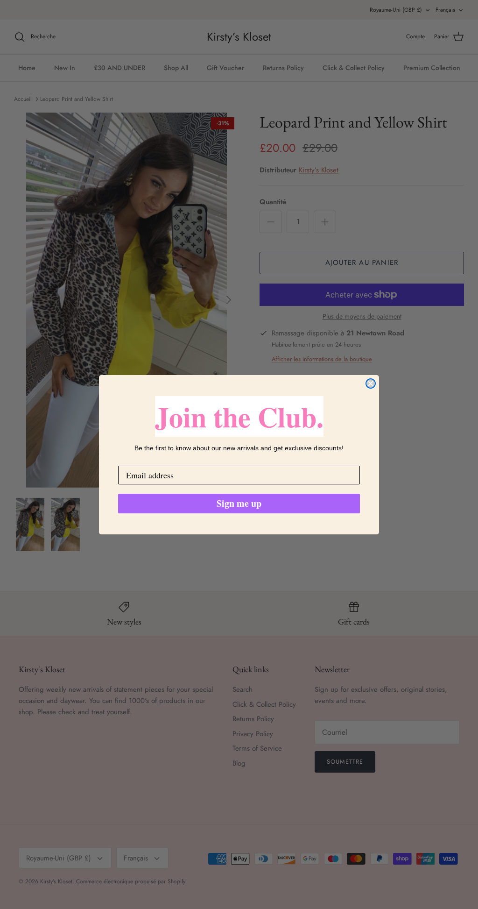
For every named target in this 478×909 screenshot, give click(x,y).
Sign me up (239, 503)
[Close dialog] (370, 383)
